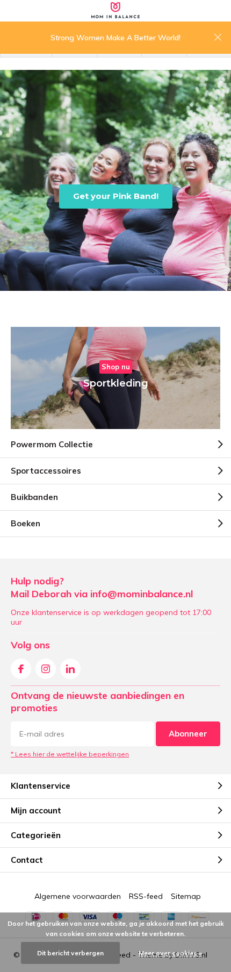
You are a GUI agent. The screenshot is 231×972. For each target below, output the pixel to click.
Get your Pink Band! (115, 196)
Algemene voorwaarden (77, 896)
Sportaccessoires (46, 471)
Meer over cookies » (170, 953)
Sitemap (186, 896)
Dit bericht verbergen (70, 953)
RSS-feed (146, 896)
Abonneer (188, 733)
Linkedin (70, 669)
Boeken (25, 523)
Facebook (21, 669)
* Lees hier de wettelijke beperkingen (70, 754)
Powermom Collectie (52, 444)
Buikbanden (34, 497)
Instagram (45, 669)
